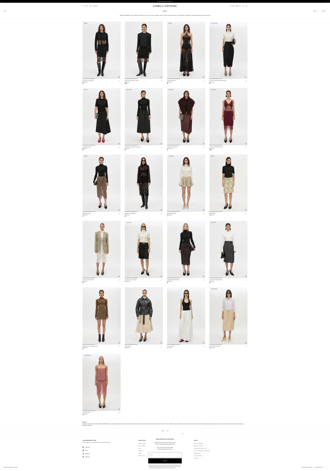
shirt (199, 423)
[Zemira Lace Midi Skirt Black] (125, 216)
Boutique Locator (198, 445)
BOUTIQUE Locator (306, 467)
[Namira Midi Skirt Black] (82, 149)
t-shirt (165, 423)
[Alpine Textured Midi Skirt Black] (209, 282)
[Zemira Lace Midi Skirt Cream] (126, 216)
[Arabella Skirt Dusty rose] (82, 415)
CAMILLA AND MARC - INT (9, 467)
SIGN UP (165, 460)
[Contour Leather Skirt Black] (125, 282)
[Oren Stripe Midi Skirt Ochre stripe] (209, 349)
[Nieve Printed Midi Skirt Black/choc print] (167, 282)
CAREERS (196, 458)
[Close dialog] (183, 434)
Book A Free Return (143, 445)
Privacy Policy (142, 455)
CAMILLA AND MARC (198, 443)
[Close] (326, 1)
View (5, 11)
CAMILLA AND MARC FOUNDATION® (202, 450)
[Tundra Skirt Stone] (125, 349)
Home (162, 430)
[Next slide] (119, 50)
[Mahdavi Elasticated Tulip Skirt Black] (125, 149)
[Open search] (83, 6)
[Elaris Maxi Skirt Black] (167, 83)
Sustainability (197, 453)
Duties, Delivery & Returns (145, 443)
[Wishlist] (243, 6)
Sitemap (140, 453)
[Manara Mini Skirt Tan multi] (167, 216)
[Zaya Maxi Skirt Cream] (167, 349)
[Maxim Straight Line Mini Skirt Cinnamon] (82, 349)
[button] (324, 11)
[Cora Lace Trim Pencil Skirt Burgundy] (125, 83)
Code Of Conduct (198, 455)
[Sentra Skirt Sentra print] (209, 216)
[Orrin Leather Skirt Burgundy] (167, 149)
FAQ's (139, 448)
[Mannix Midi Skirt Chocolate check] (82, 216)
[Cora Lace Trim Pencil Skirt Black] (126, 83)
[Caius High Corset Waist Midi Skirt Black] (209, 83)
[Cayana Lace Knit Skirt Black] (82, 83)
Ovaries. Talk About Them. (200, 448)
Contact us (141, 450)
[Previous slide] (84, 50)
